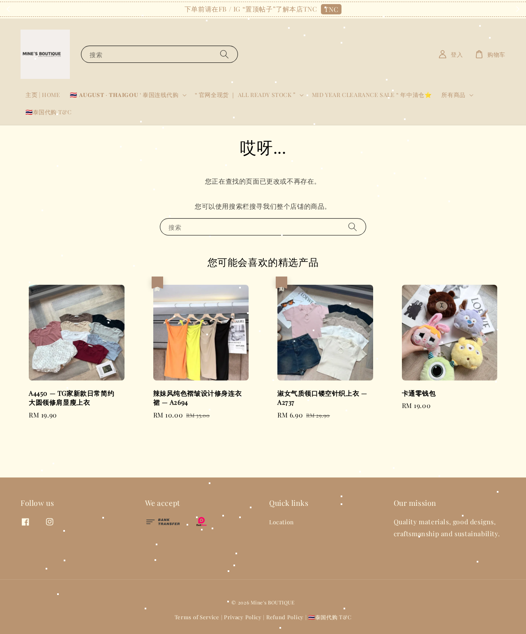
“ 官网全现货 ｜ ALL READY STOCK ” (245, 95)
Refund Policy (285, 616)
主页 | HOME (42, 95)
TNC (331, 9)
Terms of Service (197, 616)
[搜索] (224, 54)
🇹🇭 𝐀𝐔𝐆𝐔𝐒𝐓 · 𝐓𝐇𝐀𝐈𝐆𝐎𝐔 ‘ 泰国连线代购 (124, 95)
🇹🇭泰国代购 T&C (48, 112)
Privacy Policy (243, 616)
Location (281, 522)
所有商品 (453, 95)
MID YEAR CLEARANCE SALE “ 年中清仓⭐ (372, 95)
